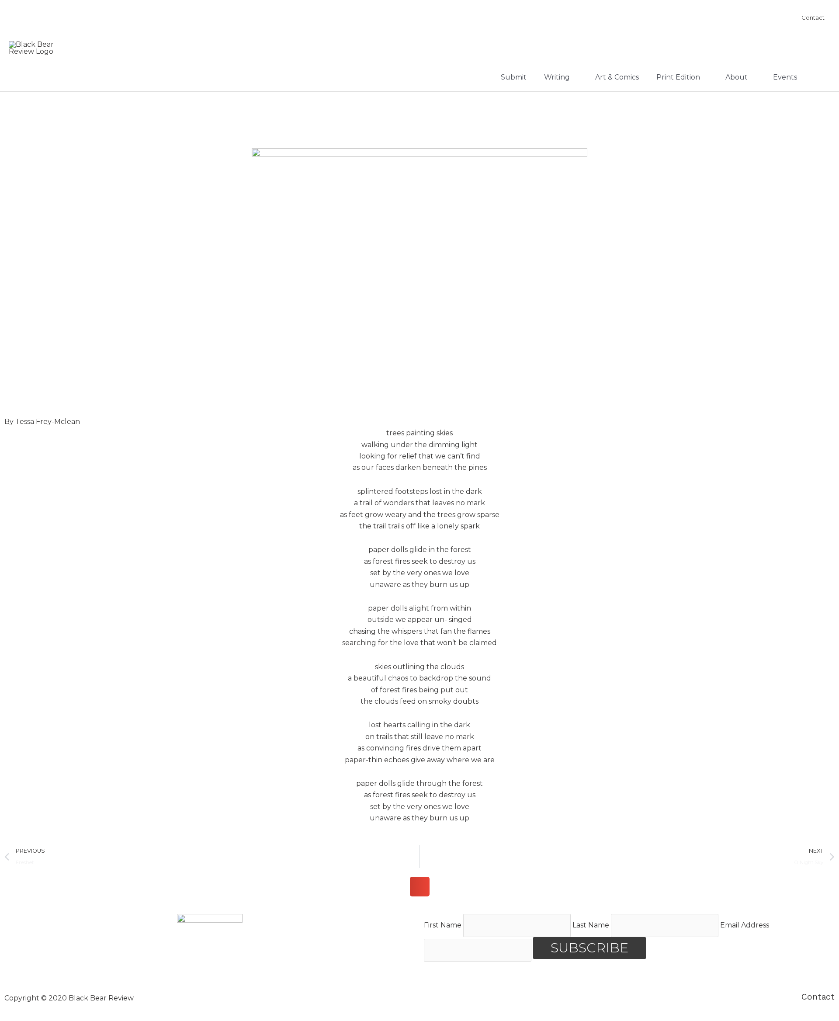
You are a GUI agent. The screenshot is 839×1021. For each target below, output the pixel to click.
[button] (420, 886)
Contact (818, 997)
